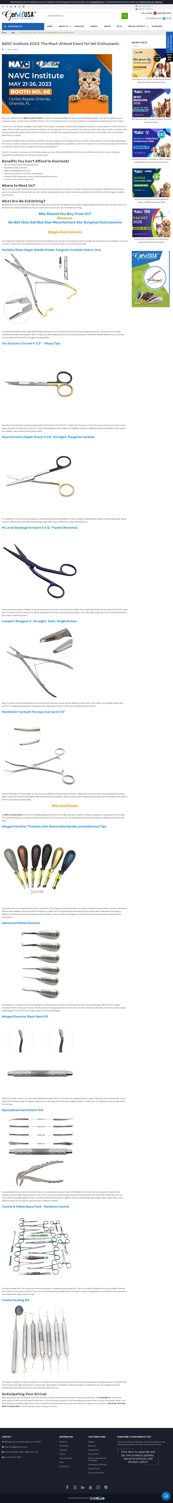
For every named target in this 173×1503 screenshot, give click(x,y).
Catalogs (79, 26)
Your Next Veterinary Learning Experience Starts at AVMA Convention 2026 (151, 200)
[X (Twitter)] (8, 6)
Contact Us (64, 1466)
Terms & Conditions (96, 1473)
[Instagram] (20, 6)
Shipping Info (93, 1450)
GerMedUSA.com (97, 2)
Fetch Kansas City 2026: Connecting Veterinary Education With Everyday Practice (151, 80)
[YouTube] (16, 6)
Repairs (91, 1442)
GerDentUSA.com (147, 2)
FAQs (62, 1462)
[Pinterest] (25, 6)
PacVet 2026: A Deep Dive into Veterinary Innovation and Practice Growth (151, 240)
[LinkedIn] (12, 6)
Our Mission (64, 1446)
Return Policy (93, 1454)
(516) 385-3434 (16, 1452)
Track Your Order (144, 6)
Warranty (92, 1446)
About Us (63, 26)
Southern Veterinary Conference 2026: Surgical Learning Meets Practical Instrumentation (151, 160)
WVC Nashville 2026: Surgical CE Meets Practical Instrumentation (151, 120)
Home (49, 26)
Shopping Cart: (159, 18)
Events (94, 26)
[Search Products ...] (125, 16)
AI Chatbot (157, 26)
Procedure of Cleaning (97, 1465)
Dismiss (159, 2)
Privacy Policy (94, 1469)
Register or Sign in (144, 9)
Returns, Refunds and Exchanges (97, 1459)
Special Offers (136, 26)
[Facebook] (4, 6)
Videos (107, 26)
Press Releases (66, 1458)
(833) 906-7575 (32, 1452)
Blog (119, 26)
